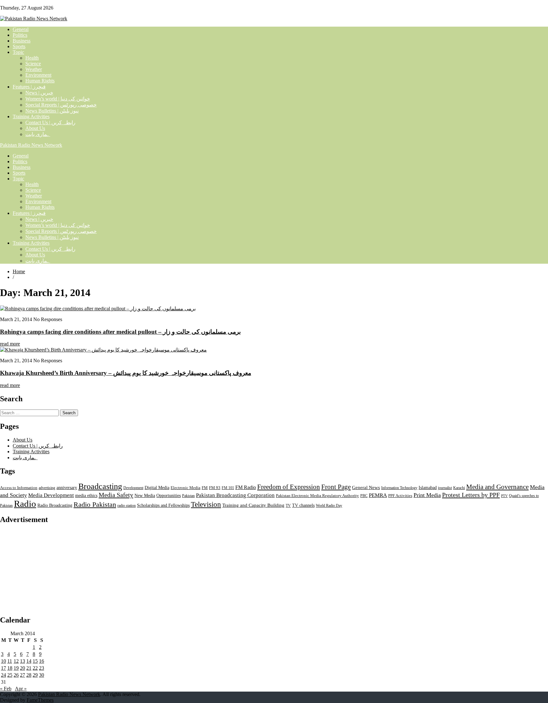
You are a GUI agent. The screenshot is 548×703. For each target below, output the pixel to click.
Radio (25, 504)
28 (28, 675)
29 (35, 675)
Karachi (459, 488)
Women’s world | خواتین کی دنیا (57, 98)
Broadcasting (100, 486)
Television (206, 504)
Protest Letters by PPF (471, 494)
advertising (47, 488)
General (21, 29)
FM (205, 488)
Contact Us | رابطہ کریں (50, 122)
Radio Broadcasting (54, 505)
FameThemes (40, 700)
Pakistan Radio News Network (31, 145)
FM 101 (228, 488)
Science (33, 63)
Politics (20, 35)
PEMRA (378, 495)
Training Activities (31, 116)
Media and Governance (497, 487)
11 (9, 661)
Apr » (21, 688)
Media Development (51, 495)
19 (16, 668)
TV (288, 505)
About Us (35, 128)
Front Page (336, 487)
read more (10, 343)
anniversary (66, 487)
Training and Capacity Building (253, 505)
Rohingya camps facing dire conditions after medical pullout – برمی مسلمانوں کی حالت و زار (120, 331)
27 (22, 675)
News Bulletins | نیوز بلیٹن (52, 110)
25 (9, 675)
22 (35, 668)
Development (133, 488)
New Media (144, 495)
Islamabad (428, 487)
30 (41, 675)
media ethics (86, 495)
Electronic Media (185, 488)
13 (22, 661)
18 (9, 668)
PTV (504, 496)
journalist (445, 488)
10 (3, 661)
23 (41, 668)
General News (366, 487)
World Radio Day (329, 505)
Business (21, 40)
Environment (38, 75)
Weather (33, 69)
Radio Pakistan (95, 504)
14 (28, 661)
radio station (126, 505)
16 (41, 661)
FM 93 (214, 488)
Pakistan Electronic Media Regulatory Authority (317, 495)
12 (16, 661)
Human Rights (40, 80)
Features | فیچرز (29, 86)
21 (28, 668)
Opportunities (168, 495)
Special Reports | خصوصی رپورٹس (61, 104)
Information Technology (399, 488)
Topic (18, 52)
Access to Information (18, 488)
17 (3, 668)
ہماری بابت (37, 134)
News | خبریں (39, 92)
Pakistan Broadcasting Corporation (235, 495)
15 (35, 661)
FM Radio (245, 487)
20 (22, 668)
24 (3, 675)
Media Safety (116, 494)
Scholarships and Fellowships (163, 505)
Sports (19, 46)
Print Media (427, 495)
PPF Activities (400, 495)
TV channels (303, 505)
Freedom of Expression (288, 487)
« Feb (5, 688)
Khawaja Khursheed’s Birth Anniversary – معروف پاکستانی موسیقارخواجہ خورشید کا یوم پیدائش (125, 373)
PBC (364, 495)
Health (32, 58)
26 (16, 675)
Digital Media (157, 487)
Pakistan (188, 495)
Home (19, 271)
